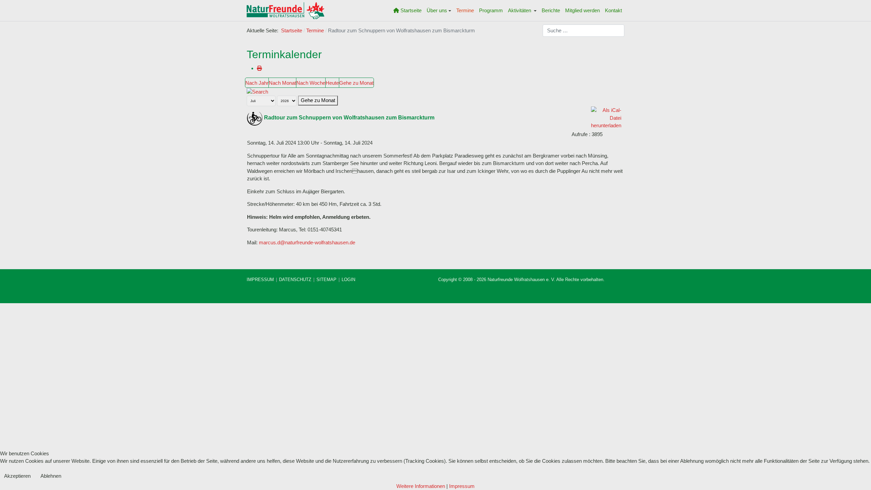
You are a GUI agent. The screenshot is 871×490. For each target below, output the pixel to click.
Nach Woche (310, 83)
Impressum (462, 486)
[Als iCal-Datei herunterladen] (606, 117)
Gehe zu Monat (356, 83)
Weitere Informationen (420, 486)
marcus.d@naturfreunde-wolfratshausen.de (307, 242)
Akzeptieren (17, 476)
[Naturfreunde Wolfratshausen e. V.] (285, 10)
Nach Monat (282, 83)
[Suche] (257, 91)
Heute (332, 83)
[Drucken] (259, 68)
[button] (439, 10)
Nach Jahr (256, 83)
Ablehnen (50, 476)
